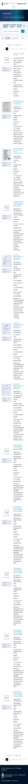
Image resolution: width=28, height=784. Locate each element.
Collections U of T (11, 768)
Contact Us (15, 781)
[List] (6, 38)
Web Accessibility (6, 781)
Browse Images (19, 25)
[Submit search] (22, 31)
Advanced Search (13, 25)
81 (20, 49)
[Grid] (9, 38)
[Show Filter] (2, 38)
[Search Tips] (24, 25)
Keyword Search (6, 25)
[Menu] (14, 6)
